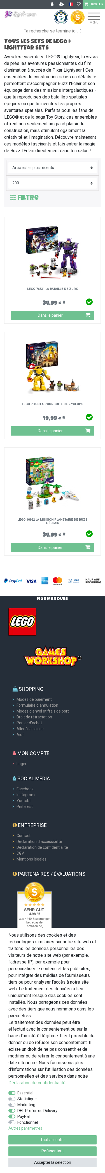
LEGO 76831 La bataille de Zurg (52, 289)
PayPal (23, 1116)
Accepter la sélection (52, 1162)
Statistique (27, 1099)
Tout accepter (52, 1139)
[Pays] (71, 4)
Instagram (26, 795)
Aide (21, 734)
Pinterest (25, 806)
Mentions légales (31, 859)
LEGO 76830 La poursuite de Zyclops (52, 404)
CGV (20, 853)
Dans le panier (50, 315)
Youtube (24, 800)
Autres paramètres (25, 1128)
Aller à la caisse (30, 729)
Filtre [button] (28, 198)
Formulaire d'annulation (37, 705)
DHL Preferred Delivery (37, 1110)
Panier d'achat (29, 723)
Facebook (25, 789)
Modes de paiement (34, 699)
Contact (24, 835)
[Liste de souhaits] (79, 4)
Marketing (26, 1105)
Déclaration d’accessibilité (39, 841)
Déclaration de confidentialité (42, 847)
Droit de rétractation (34, 717)
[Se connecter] (53, 4)
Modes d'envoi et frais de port (43, 711)
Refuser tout (52, 1151)
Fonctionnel (27, 1122)
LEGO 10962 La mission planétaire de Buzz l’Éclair (52, 521)
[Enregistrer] (62, 4)
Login (21, 763)
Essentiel (25, 1093)
